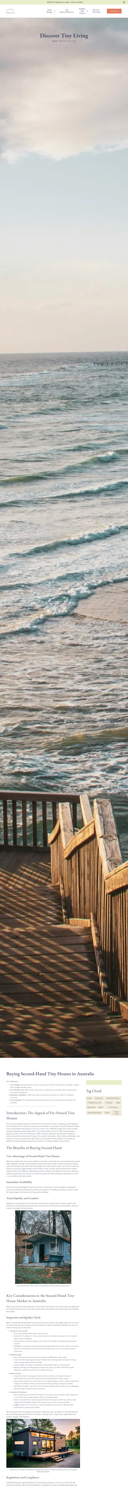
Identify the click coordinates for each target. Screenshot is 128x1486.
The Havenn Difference (67, 11)
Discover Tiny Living (96, 11)
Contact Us (114, 11)
